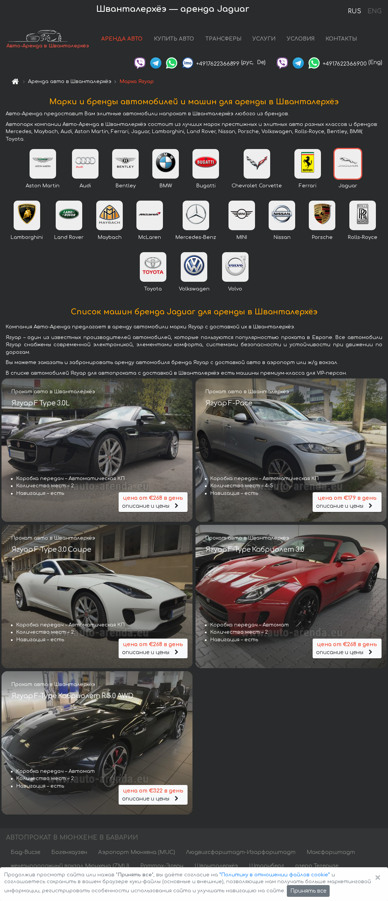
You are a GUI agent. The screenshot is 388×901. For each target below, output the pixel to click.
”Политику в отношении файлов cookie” (274, 874)
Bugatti (206, 185)
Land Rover (69, 237)
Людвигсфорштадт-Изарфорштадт (241, 852)
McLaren (149, 237)
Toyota (153, 289)
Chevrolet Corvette (257, 185)
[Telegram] (156, 62)
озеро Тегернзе (316, 866)
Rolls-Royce (362, 237)
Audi (85, 185)
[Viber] (140, 62)
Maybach (110, 237)
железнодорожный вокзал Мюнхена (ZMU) (70, 866)
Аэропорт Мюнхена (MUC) (136, 852)
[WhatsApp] (171, 62)
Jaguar (347, 185)
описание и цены (152, 502)
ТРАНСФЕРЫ (223, 39)
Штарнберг (266, 866)
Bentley (126, 185)
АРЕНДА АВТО (121, 39)
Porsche (322, 237)
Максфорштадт (331, 852)
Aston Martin (42, 185)
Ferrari (307, 185)
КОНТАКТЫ (341, 39)
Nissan (282, 237)
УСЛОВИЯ (300, 39)
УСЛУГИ (263, 39)
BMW (166, 185)
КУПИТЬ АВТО (174, 39)
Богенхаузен (69, 852)
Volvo (235, 289)
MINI (241, 237)
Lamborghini (27, 237)
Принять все (308, 891)
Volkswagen (194, 289)
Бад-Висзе (25, 852)
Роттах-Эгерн (161, 866)
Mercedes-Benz (195, 237)
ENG (374, 11)
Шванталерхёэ (216, 866)
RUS (354, 11)
